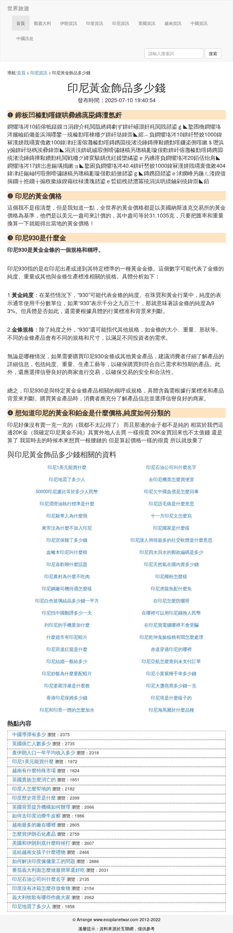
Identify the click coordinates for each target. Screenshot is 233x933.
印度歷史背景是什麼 (34, 797)
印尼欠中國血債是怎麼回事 (171, 491)
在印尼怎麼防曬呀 (171, 600)
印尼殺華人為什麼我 (66, 515)
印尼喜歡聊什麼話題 (66, 564)
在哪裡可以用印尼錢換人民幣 (171, 612)
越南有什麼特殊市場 (34, 770)
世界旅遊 (18, 8)
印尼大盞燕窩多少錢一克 (171, 685)
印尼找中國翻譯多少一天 (67, 612)
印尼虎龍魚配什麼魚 (171, 588)
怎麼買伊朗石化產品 (34, 833)
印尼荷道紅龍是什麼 (66, 649)
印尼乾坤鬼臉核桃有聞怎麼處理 (171, 637)
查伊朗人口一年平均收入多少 (43, 752)
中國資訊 (199, 23)
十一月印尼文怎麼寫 (171, 515)
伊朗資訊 (68, 23)
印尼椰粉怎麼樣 (171, 576)
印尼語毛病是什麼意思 (171, 503)
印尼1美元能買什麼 (67, 467)
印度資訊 (94, 23)
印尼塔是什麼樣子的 (171, 697)
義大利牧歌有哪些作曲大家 (41, 897)
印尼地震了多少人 (67, 479)
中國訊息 (24, 38)
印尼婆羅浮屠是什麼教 (67, 685)
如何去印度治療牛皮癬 (36, 815)
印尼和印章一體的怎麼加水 (67, 709)
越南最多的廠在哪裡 (34, 824)
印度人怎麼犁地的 (31, 788)
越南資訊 (172, 23)
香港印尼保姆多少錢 (66, 697)
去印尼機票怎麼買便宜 (171, 479)
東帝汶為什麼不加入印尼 (67, 527)
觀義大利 (42, 23)
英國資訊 (146, 23)
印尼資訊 (120, 23)
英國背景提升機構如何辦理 (41, 806)
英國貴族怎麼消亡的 (34, 779)
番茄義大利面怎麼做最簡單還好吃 (48, 869)
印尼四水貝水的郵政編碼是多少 (171, 552)
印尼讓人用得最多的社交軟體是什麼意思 (171, 540)
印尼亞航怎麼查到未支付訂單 (171, 661)
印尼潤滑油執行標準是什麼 (67, 503)
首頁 (20, 23)
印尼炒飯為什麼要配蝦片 (67, 673)
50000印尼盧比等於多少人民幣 (67, 491)
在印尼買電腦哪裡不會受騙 (171, 624)
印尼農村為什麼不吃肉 (67, 576)
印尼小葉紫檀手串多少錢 (171, 673)
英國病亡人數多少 (31, 743)
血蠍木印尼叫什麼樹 (66, 552)
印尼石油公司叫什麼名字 (171, 467)
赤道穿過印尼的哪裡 (171, 649)
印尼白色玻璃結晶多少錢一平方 (67, 600)
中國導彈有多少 (29, 734)
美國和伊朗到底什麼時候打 (41, 842)
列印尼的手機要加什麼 (67, 624)
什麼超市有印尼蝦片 (66, 637)
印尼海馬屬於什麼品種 (171, 709)
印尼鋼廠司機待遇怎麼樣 (67, 588)
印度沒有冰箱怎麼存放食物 (41, 887)
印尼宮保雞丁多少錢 (66, 540)
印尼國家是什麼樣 (171, 527)
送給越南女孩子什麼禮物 (39, 851)
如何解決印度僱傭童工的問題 (43, 860)
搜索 (213, 53)
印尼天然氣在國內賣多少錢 (171, 564)
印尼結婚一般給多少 (66, 661)
